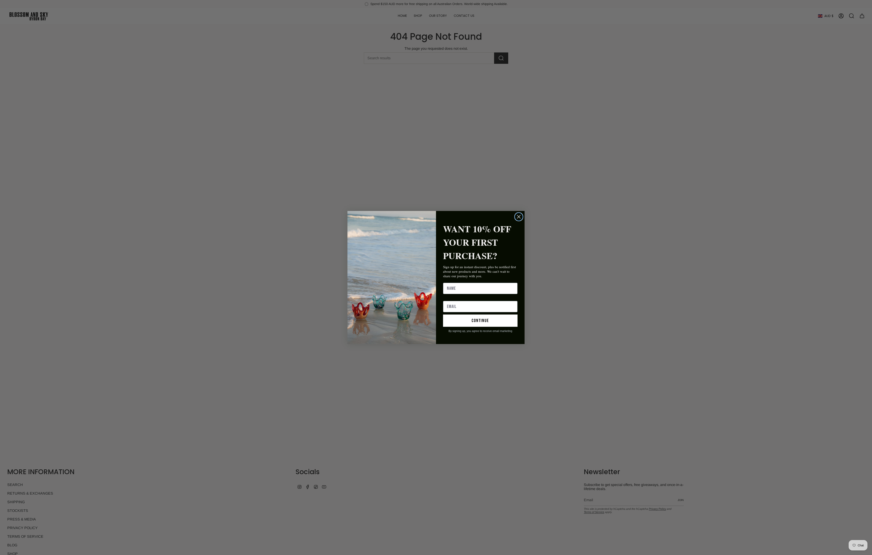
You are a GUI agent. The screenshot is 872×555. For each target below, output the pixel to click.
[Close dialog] (519, 217)
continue (480, 320)
